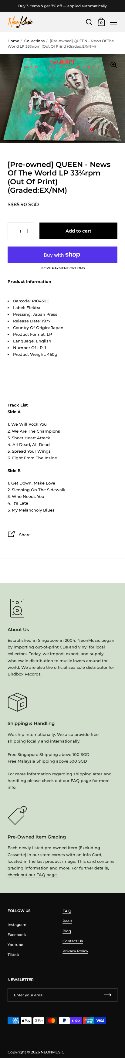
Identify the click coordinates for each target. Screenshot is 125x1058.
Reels (67, 921)
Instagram (17, 924)
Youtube (15, 944)
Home (13, 41)
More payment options (62, 268)
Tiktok (13, 954)
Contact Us (72, 941)
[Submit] (107, 995)
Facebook (17, 934)
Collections (34, 41)
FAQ (75, 780)
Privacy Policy (75, 951)
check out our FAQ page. (33, 874)
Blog (66, 931)
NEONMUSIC (52, 1052)
